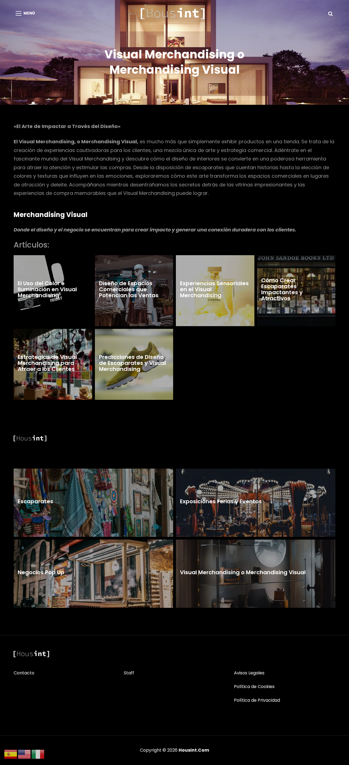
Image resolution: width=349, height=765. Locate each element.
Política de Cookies (254, 686)
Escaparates (35, 501)
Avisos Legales (249, 673)
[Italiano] (38, 754)
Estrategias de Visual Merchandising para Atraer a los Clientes (47, 363)
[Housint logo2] (31, 654)
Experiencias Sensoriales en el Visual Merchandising (214, 289)
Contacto (24, 673)
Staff (129, 673)
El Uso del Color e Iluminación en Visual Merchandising (47, 289)
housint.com (194, 750)
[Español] (11, 754)
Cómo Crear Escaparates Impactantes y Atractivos (282, 289)
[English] (24, 754)
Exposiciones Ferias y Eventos (221, 501)
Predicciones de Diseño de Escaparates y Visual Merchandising (132, 363)
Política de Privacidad (257, 700)
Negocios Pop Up (41, 572)
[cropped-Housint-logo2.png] (172, 13)
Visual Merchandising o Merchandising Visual (243, 572)
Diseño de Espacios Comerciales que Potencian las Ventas (128, 289)
